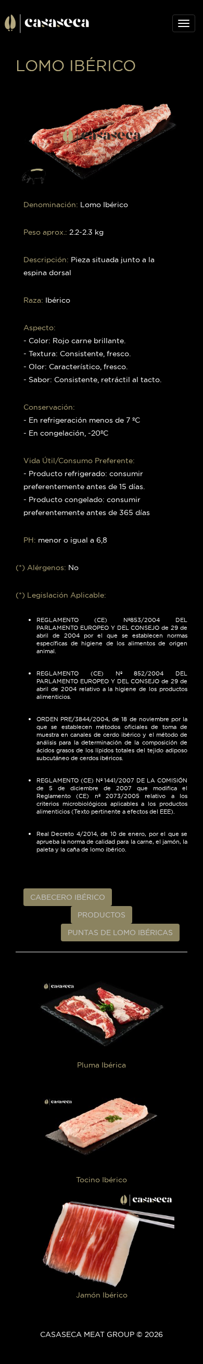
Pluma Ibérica (101, 1065)
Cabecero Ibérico (67, 897)
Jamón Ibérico (102, 1295)
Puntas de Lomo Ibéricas (120, 932)
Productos (101, 915)
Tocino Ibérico (101, 1180)
